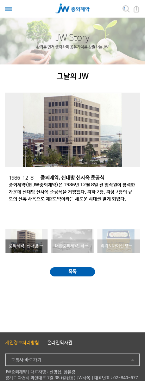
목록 (73, 271)
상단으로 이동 (134, 375)
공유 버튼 (136, 9)
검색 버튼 (126, 9)
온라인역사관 (59, 342)
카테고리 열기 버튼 (8, 9)
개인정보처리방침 (22, 342)
